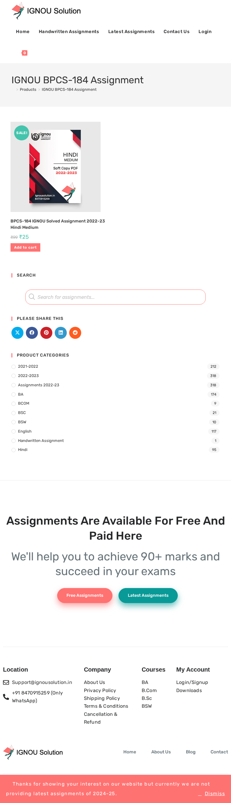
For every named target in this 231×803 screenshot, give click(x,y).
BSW (22, 422)
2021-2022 (28, 366)
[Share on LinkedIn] (61, 333)
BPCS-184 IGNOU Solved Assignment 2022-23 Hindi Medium (58, 224)
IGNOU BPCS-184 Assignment (69, 89)
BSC (22, 412)
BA (20, 394)
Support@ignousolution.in (42, 682)
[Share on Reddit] (75, 333)
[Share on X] (17, 333)
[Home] (12, 89)
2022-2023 (28, 375)
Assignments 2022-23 (38, 385)
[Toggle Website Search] (38, 52)
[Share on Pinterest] (46, 333)
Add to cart (25, 247)
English (25, 431)
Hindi (22, 449)
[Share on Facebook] (32, 333)
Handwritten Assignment (41, 440)
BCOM (23, 403)
